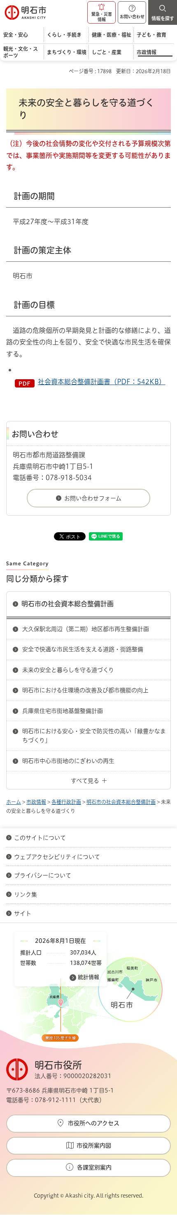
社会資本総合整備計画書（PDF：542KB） (101, 381)
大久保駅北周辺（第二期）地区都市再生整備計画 (85, 629)
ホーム (13, 801)
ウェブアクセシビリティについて (57, 857)
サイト (23, 913)
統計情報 (88, 977)
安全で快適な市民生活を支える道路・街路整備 (82, 649)
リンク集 (25, 894)
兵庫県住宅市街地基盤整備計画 (62, 711)
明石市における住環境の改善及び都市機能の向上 (85, 690)
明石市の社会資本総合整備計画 (67, 603)
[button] (101, 12)
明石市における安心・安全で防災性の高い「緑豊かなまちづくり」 (94, 735)
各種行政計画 (66, 801)
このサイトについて (40, 838)
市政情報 (36, 801)
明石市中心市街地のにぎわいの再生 (68, 761)
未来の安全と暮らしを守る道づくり (68, 670)
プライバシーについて (42, 875)
